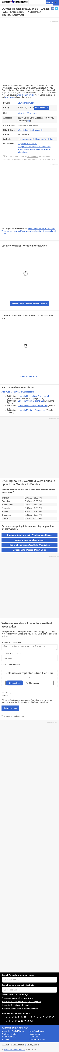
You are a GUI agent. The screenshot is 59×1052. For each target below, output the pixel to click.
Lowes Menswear (26, 103)
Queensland (35, 1034)
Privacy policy (33, 1045)
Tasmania (34, 1037)
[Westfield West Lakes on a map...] (26, 297)
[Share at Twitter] (56, 8)
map (28, 121)
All (31, 1021)
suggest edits (22, 160)
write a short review (25, 95)
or (30, 675)
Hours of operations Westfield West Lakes (29, 545)
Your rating (6, 692)
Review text (11, 642)
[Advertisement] (29, 52)
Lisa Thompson (32, 157)
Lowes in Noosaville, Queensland (32, 405)
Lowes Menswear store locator (27, 231)
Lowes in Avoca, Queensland (31, 401)
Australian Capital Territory (14, 1031)
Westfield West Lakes (27, 113)
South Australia (9, 1037)
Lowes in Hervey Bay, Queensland (33, 396)
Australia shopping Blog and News (17, 998)
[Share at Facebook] (52, 8)
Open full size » (29, 377)
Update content (17, 1045)
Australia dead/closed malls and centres (20, 1009)
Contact (5, 1045)
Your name (11, 653)
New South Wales (37, 1031)
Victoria (5, 1039)
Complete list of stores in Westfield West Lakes (29, 535)
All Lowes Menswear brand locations (18, 392)
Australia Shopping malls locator (16, 1005)
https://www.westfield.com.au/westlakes (36, 139)
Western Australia (37, 1039)
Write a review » (41, 108)
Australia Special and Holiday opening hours (21, 1001)
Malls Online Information (14, 1050)
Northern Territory (10, 1034)
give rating (10, 97)
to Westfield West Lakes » (29, 304)
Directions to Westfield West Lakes (29, 550)
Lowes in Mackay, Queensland (31, 410)
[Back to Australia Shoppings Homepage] (15, 2)
